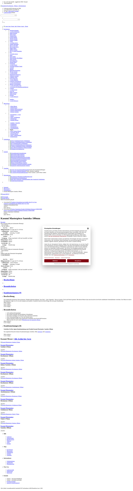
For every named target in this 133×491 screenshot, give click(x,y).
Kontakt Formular (11, 481)
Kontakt (9, 443)
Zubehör (6, 151)
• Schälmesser (13, 124)
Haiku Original (13, 92)
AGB (8, 442)
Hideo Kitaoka (13, 33)
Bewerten (3, 222)
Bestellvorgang (10, 439)
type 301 (12, 91)
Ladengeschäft (7, 12)
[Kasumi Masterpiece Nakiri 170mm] (10, 414)
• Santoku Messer (14, 120)
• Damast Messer (14, 134)
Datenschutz (10, 471)
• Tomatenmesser (14, 127)
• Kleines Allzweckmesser (16, 109)
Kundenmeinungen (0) (12, 293)
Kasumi (12, 95)
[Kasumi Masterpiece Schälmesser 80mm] (11, 405)
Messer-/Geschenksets (15, 84)
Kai (11, 52)
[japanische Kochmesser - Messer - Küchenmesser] (13, 6)
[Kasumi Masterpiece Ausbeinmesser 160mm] (12, 387)
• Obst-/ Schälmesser (15, 117)
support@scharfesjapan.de (13, 483)
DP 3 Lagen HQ (14, 45)
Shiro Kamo (13, 34)
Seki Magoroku (13, 60)
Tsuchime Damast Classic (16, 66)
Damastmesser (7, 190)
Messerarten (7, 103)
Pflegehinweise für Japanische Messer (31, 320)
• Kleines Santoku (14, 112)
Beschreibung (9, 280)
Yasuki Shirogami (14, 44)
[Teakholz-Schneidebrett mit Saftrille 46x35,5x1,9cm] (23, 202)
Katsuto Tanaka (13, 40)
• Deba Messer (13, 106)
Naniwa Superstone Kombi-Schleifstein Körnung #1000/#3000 (19, 210)
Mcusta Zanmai (13, 72)
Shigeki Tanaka (13, 38)
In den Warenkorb (5, 255)
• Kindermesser (13, 136)
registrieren (47, 331)
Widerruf (9, 441)
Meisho (11, 69)
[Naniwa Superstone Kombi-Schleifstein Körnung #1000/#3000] (26, 209)
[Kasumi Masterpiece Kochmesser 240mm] (11, 369)
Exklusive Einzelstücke (15, 81)
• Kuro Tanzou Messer (15, 131)
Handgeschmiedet (14, 30)
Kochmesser (7, 29)
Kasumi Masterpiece (7, 345)
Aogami (12, 67)
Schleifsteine (7, 139)
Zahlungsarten (10, 438)
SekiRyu (12, 99)
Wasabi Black (13, 62)
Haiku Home (13, 94)
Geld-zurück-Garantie (13, 11)
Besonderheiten (10, 286)
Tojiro (11, 41)
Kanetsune (12, 63)
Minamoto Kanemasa (15, 70)
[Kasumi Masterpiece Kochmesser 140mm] (11, 351)
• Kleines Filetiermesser (15, 110)
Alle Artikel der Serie (22, 339)
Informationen (7, 175)
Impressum (9, 472)
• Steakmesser (13, 118)
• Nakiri (12, 116)
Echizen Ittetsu (13, 37)
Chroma (12, 88)
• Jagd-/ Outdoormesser (15, 135)
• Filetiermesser (13, 107)
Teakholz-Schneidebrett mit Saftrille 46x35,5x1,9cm (16, 203)
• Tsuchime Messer (14, 132)
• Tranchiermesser (14, 128)
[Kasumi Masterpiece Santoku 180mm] (10, 423)
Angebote (6, 168)
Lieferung (9, 436)
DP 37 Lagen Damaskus (16, 51)
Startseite (6, 187)
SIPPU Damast (13, 49)
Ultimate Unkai (13, 77)
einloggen (40, 331)
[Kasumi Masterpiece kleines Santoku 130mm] (12, 360)
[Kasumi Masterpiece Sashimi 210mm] (10, 342)
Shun (11, 55)
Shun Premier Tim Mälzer (16, 58)
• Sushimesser (13, 125)
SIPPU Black (13, 48)
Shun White (13, 56)
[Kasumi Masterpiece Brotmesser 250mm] (11, 396)
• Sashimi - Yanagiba (15, 123)
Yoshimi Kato (13, 36)
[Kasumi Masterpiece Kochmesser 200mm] (11, 378)
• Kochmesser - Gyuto (15, 114)
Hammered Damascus (15, 74)
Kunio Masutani (14, 78)
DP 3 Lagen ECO (14, 47)
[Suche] (16, 15)
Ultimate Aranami (14, 76)
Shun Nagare (13, 59)
